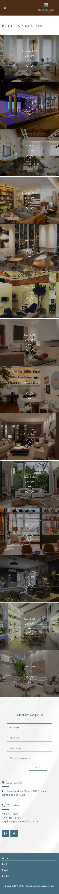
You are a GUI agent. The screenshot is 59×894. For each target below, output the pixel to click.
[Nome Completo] (29, 727)
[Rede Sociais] (5, 834)
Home (5, 858)
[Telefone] (29, 748)
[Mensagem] (29, 758)
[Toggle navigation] (4, 7)
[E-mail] (29, 737)
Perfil (4, 864)
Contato (6, 875)
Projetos (6, 869)
